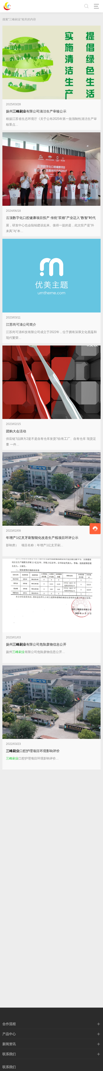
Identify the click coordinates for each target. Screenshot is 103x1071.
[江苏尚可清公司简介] (51, 275)
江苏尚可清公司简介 (21, 324)
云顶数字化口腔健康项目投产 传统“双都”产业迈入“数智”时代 (51, 218)
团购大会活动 (16, 431)
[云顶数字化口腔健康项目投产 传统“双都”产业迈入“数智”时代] (51, 169)
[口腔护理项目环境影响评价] (51, 702)
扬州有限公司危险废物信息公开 (36, 644)
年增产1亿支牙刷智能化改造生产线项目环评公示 (42, 538)
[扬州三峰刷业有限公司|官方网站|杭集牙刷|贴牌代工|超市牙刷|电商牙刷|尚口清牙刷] (7, 6)
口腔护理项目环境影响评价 (33, 751)
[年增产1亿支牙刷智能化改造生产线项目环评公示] (51, 489)
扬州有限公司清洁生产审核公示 (36, 111)
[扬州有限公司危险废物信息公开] (51, 595)
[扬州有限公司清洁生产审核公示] (51, 62)
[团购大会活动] (51, 382)
